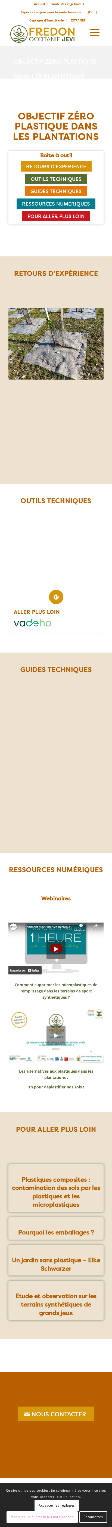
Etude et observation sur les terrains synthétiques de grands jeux (56, 1304)
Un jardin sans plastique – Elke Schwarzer (56, 1264)
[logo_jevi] (46, 32)
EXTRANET (77, 20)
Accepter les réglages (57, 1505)
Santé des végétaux (66, 4)
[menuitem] (39, 4)
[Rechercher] (79, 32)
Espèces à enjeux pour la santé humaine (51, 12)
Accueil (39, 4)
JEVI (91, 12)
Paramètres (93, 1516)
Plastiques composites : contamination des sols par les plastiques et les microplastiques (56, 1192)
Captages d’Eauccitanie (46, 20)
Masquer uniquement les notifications (42, 1516)
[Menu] (95, 32)
